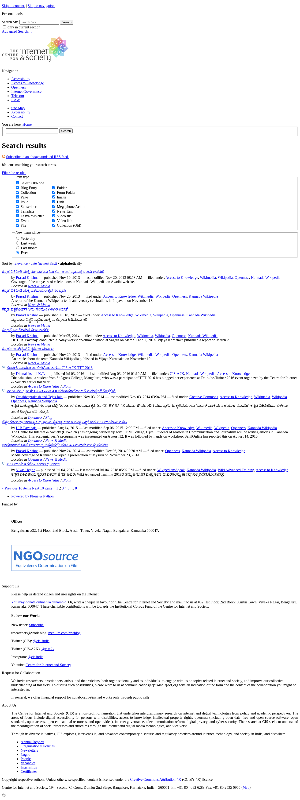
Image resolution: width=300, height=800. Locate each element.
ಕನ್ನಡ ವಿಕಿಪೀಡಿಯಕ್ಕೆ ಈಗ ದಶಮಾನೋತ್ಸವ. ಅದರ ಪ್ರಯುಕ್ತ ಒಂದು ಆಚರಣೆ (53, 272)
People (26, 759)
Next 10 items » (44, 488)
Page (24, 197)
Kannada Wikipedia (265, 278)
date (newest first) (44, 263)
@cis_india (41, 641)
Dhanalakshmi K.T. (30, 374)
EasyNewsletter (32, 216)
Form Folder (66, 192)
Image (61, 197)
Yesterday (28, 239)
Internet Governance (26, 91)
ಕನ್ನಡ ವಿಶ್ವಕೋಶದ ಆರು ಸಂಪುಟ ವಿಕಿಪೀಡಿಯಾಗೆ (35, 309)
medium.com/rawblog (64, 633)
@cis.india (35, 657)
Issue (24, 202)
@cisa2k (47, 649)
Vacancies (28, 763)
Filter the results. (14, 173)
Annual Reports (32, 742)
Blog (48, 417)
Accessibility (20, 79)
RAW (15, 100)
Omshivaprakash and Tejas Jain (39, 397)
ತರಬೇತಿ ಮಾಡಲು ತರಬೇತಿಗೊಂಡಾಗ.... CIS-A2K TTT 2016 (50, 368)
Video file (64, 216)
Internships (29, 767)
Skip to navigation (41, 6)
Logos (25, 755)
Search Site (10, 22)
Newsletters (29, 750)
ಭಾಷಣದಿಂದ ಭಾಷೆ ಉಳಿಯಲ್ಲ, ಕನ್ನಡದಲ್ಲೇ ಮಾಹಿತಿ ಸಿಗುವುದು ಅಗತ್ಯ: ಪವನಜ (55, 445)
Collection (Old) (69, 225)
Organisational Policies (38, 746)
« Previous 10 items (17, 488)
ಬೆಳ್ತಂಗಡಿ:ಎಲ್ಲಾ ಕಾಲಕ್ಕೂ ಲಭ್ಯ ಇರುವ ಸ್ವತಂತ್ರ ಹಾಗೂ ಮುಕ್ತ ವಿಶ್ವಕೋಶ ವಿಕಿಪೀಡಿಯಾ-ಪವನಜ (64, 422)
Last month (29, 248)
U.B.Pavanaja (26, 428)
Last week (28, 243)
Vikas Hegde (25, 470)
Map (246, 787)
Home (27, 124)
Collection (28, 192)
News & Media (39, 286)
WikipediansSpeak (171, 470)
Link (60, 202)
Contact (17, 116)
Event (25, 221)
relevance (21, 263)
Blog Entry (29, 188)
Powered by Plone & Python (32, 496)
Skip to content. (13, 6)
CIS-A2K (177, 374)
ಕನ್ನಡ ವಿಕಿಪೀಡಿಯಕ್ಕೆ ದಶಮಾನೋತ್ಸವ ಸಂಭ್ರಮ (34, 290)
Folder (62, 188)
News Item (65, 211)
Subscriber (28, 207)
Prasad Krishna (27, 278)
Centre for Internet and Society (48, 665)
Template (27, 211)
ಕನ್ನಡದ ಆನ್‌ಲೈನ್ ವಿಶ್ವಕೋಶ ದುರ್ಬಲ (28, 349)
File (23, 225)
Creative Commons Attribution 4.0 (155, 779)
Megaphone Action (71, 207)
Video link (64, 221)
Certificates (29, 771)
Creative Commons (203, 397)
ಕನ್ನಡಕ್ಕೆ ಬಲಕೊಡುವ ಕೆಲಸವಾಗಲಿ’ (25, 330)
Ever (24, 253)
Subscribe (36, 625)
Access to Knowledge (27, 83)
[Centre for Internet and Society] (36, 63)
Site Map (18, 108)
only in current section (24, 27)
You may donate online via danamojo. (39, 602)
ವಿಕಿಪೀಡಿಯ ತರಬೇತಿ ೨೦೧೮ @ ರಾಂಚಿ (33, 464)
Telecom (17, 96)
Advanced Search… (17, 31)
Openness (18, 87)
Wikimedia (208, 278)
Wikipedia (225, 278)
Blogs (66, 386)
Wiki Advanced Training (236, 470)
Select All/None (32, 183)
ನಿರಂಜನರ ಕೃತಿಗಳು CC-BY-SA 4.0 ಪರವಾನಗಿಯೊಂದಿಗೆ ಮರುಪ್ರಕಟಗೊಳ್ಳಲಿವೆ (61, 391)
